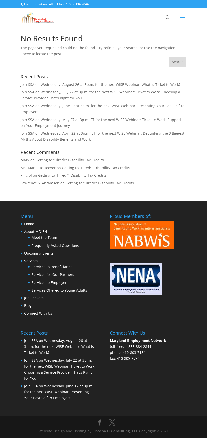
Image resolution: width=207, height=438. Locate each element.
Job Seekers (34, 297)
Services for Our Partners (53, 274)
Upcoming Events (39, 253)
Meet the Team (44, 237)
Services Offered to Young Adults (59, 290)
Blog (28, 305)
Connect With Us (38, 313)
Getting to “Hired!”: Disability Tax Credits (70, 159)
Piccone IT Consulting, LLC (115, 431)
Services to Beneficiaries (52, 266)
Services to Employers (50, 282)
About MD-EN (35, 231)
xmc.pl (26, 175)
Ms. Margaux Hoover (38, 167)
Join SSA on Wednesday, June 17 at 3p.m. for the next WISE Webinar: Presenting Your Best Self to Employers (58, 392)
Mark (25, 159)
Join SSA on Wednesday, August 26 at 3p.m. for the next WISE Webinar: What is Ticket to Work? (100, 84)
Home (29, 223)
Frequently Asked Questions (55, 245)
